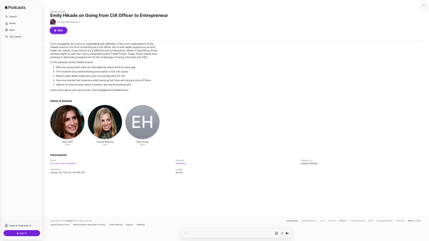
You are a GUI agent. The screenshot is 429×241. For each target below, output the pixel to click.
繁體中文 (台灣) (414, 221)
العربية (322, 221)
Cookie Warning (115, 225)
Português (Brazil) (384, 221)
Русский (332, 221)
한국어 (370, 221)
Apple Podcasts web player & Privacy (89, 225)
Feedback (141, 225)
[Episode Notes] (276, 233)
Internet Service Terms (60, 225)
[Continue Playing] (282, 233)
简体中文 (343, 221)
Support (129, 225)
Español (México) (309, 221)
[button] (22, 16)
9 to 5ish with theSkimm (63, 163)
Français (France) (357, 221)
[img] (15, 7)
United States (292, 221)
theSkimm (180, 163)
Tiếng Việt (400, 221)
